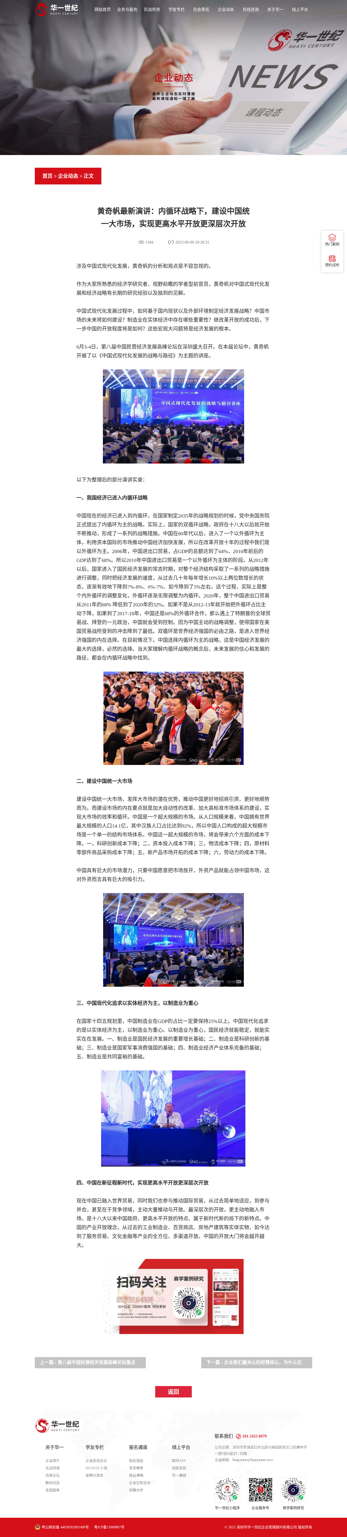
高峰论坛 (52, 1475)
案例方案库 (94, 1475)
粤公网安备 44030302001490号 (65, 1527)
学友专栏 (176, 9)
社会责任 (201, 9)
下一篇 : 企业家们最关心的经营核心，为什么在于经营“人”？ (267, 1362)
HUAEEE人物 (96, 1468)
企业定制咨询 (139, 1482)
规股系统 (179, 1468)
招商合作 (136, 1490)
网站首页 (102, 9)
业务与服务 (127, 9)
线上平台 (300, 9)
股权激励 (136, 1460)
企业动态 (226, 9)
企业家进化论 (96, 1460)
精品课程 (136, 1475)
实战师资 (152, 9)
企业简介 (52, 1460)
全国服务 (52, 1490)
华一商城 (179, 1475)
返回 (173, 1392)
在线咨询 (251, 9)
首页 (47, 176)
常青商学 (136, 1468)
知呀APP (179, 1460)
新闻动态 (52, 1482)
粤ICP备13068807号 (109, 1527)
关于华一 (275, 9)
